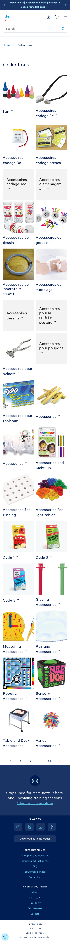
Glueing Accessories (46, 602)
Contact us (35, 877)
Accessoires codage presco (48, 160)
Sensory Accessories (46, 696)
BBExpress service (35, 872)
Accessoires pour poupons (51, 346)
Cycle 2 (42, 557)
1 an (6, 111)
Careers (35, 914)
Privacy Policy (35, 923)
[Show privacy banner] (5, 937)
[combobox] (35, 29)
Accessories (46, 416)
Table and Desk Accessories (16, 743)
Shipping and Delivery (35, 855)
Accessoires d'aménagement (50, 184)
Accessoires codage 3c (13, 160)
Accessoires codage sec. (16, 181)
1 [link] (11, 761)
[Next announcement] (66, 5)
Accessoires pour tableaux (17, 418)
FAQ (35, 866)
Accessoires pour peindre (17, 371)
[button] (66, 17)
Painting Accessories (46, 649)
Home (6, 45)
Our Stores (35, 903)
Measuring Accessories (13, 649)
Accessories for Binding (16, 512)
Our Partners (35, 908)
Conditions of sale (35, 932)
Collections (25, 45)
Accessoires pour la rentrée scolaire (49, 316)
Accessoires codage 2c (46, 113)
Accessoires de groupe (49, 240)
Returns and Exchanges (35, 861)
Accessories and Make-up (50, 465)
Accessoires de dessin (16, 240)
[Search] (63, 28)
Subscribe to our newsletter (35, 803)
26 (49, 761)
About (35, 892)
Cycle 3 (9, 600)
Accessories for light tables (49, 512)
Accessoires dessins (16, 315)
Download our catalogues (35, 839)
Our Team (35, 897)
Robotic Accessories (13, 696)
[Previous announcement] (4, 5)
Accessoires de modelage (49, 287)
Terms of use (35, 928)
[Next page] (59, 761)
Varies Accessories (46, 743)
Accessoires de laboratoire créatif (16, 289)
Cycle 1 (8, 557)
